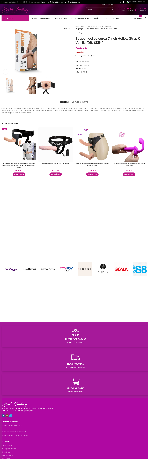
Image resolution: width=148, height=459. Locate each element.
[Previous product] (77, 33)
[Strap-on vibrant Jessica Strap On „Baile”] (55, 144)
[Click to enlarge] (5, 71)
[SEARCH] (112, 9)
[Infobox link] (125, 10)
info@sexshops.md (27, 411)
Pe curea (108, 26)
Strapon (100, 26)
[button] (19, 174)
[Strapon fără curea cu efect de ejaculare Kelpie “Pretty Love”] (129, 144)
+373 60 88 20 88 (10, 411)
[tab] (64, 101)
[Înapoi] (79, 33)
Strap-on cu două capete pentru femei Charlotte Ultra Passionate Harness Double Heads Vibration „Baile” (18, 165)
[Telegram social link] (123, 2)
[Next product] (81, 33)
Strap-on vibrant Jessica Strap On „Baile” (55, 163)
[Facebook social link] (118, 2)
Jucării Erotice (90, 26)
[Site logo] (15, 9)
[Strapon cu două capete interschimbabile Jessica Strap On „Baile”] (92, 144)
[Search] (145, 18)
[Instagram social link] (120, 2)
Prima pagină (80, 26)
